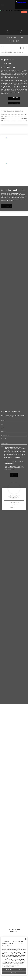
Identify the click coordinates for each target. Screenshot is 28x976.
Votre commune (5, 435)
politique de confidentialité (10, 469)
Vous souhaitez (3, 438)
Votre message (4, 443)
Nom (2, 424)
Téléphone (3, 431)
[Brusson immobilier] (21, 4)
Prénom (3, 420)
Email (2, 428)
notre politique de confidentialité (9, 966)
